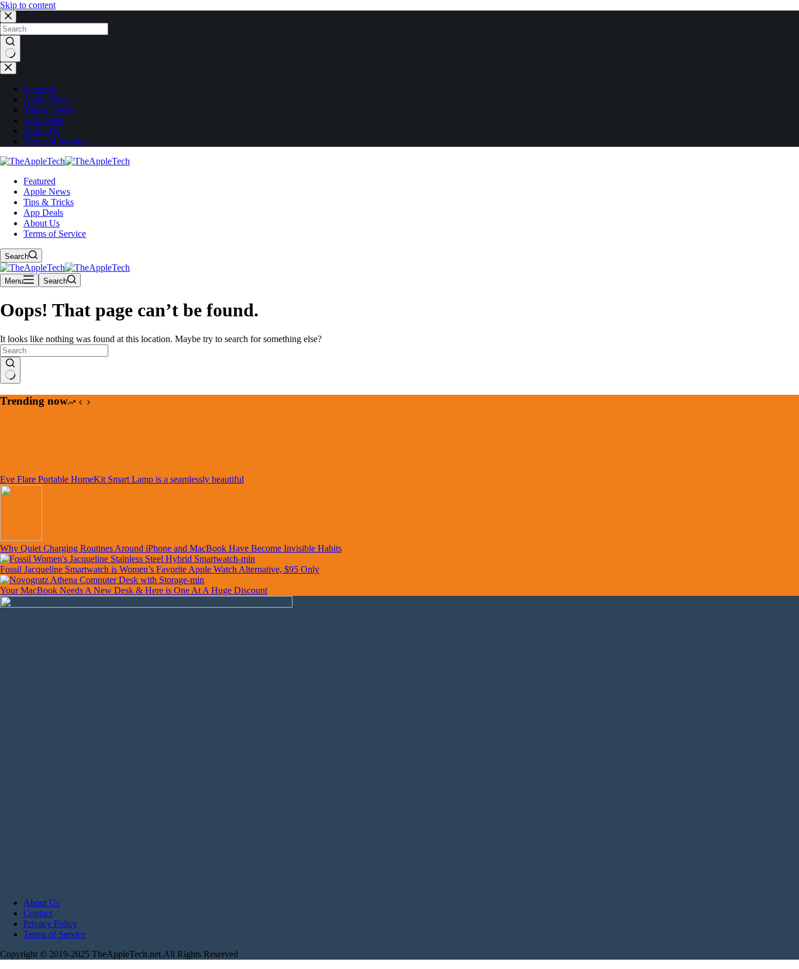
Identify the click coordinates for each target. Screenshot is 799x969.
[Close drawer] (8, 68)
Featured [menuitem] (39, 89)
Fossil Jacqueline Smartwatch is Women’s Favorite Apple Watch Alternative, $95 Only (159, 569)
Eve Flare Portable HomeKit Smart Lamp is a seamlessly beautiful (122, 479)
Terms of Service (54, 934)
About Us (41, 903)
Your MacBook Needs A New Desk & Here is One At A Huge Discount (133, 590)
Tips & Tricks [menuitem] (48, 110)
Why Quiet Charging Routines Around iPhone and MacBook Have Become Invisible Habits (171, 548)
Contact (37, 913)
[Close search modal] (8, 17)
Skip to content (28, 5)
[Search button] (10, 48)
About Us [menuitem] (41, 131)
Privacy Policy (50, 924)
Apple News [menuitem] (46, 99)
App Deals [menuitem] (43, 120)
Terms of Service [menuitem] (54, 141)
